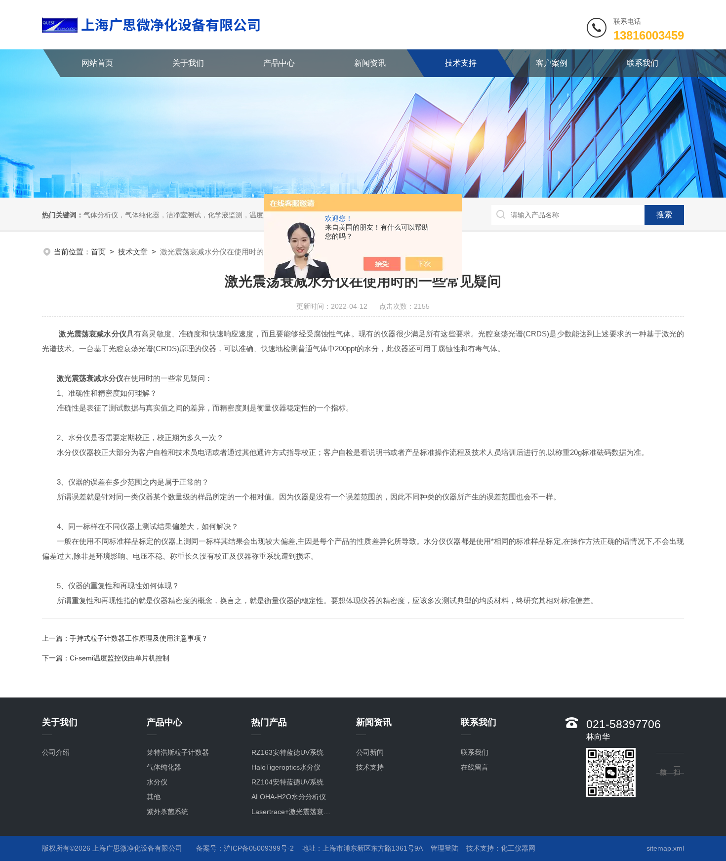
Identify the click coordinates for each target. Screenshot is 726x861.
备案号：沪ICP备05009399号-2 (245, 848)
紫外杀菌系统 (167, 812)
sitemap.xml (665, 848)
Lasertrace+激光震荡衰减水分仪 (293, 812)
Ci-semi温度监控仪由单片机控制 (119, 658)
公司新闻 (370, 752)
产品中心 (279, 63)
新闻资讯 (370, 63)
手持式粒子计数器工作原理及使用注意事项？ (139, 638)
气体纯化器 (164, 767)
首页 (98, 251)
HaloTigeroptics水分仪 (286, 767)
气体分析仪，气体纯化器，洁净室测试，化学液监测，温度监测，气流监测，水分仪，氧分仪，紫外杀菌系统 (249, 215)
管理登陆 (444, 848)
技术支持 (461, 63)
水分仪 (157, 782)
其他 (154, 797)
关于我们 (188, 63)
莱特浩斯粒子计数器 (178, 752)
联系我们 (642, 63)
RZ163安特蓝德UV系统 (287, 752)
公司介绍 (56, 752)
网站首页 (97, 63)
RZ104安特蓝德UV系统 (287, 782)
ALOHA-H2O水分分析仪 (288, 797)
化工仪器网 (518, 848)
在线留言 (474, 767)
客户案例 (551, 63)
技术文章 (133, 251)
